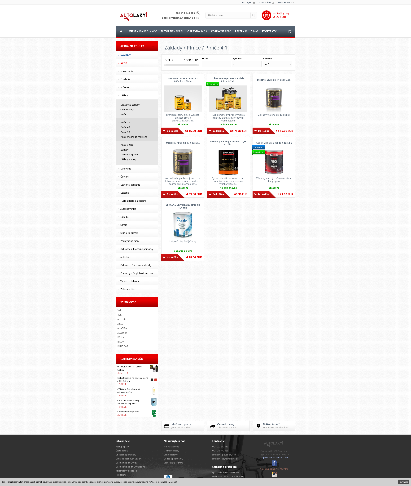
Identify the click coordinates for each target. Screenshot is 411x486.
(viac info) (172, 482)
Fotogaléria (121, 474)
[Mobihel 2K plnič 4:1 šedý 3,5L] (274, 98)
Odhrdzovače (127, 109)
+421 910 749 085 (184, 12)
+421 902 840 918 (220, 446)
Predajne (247, 2)
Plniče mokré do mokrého (133, 136)
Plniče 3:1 (125, 122)
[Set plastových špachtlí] (137, 413)
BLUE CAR (122, 346)
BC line (121, 337)
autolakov (143, 31)
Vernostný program (173, 462)
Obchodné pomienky (126, 454)
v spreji (172, 31)
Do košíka (172, 130)
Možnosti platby (171, 450)
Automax (122, 332)
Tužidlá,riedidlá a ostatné (133, 200)
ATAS (120, 323)
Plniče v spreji (127, 144)
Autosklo (125, 257)
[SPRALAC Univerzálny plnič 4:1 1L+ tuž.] (183, 225)
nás (254, 31)
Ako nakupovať (171, 446)
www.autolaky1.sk (281, 454)
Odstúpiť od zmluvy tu (126, 462)
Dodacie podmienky (173, 458)
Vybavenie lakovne (130, 281)
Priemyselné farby (129, 240)
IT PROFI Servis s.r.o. (279, 451)
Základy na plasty (129, 154)
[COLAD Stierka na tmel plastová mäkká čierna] (137, 381)
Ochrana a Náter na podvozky (136, 265)
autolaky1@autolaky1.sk (224, 454)
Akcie (123, 63)
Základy (124, 95)
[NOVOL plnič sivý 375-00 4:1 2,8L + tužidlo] (228, 162)
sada (197, 31)
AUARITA (122, 328)
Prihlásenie (284, 2)
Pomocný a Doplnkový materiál (136, 273)
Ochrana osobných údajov (128, 458)
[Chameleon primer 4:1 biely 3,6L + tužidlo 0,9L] (228, 98)
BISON (120, 341)
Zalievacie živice (128, 289)
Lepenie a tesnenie (130, 184)
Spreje (123, 224)
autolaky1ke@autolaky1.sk (178, 17)
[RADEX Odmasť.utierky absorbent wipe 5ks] (137, 403)
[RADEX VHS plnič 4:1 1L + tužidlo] (274, 162)
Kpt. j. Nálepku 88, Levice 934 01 (227, 472)
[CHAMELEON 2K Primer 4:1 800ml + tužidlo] (183, 98)
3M (119, 310)
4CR (119, 314)
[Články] (289, 31)
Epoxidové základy (130, 104)
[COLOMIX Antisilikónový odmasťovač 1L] (137, 392)
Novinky (125, 55)
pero (221, 31)
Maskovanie (126, 71)
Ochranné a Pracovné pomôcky (136, 248)
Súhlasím (404, 482)
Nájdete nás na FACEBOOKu (274, 457)
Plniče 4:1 (125, 127)
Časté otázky (122, 450)
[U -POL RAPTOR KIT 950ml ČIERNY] (137, 369)
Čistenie (124, 176)
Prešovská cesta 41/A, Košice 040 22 (229, 476)
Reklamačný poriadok (126, 470)
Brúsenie (125, 87)
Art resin (121, 319)
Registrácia (264, 2)
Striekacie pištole (129, 232)
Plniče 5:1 (125, 132)
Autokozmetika (128, 208)
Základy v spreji (128, 159)
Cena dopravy (171, 454)
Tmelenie (125, 79)
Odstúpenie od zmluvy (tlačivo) (130, 466)
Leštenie (124, 192)
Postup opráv (122, 446)
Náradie (124, 216)
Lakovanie (125, 168)
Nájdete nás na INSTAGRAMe (274, 468)
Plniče (123, 114)
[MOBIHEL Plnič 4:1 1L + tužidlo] (183, 162)
